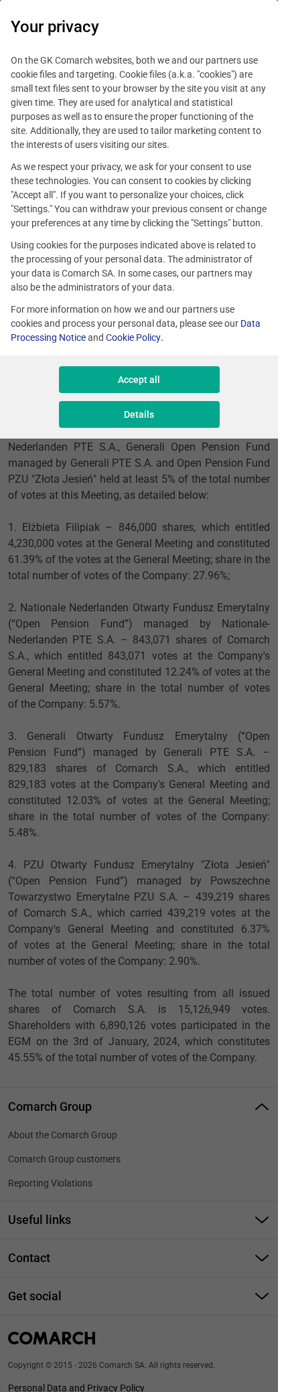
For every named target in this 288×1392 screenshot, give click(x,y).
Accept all (139, 379)
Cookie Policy (133, 337)
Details (139, 414)
